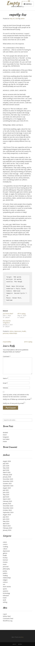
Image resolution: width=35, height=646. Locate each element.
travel (4, 598)
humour (5, 560)
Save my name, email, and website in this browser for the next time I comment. (16, 396)
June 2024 (6, 519)
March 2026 (6, 472)
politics (5, 573)
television (6, 595)
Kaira (22, 637)
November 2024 (8, 508)
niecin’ (5, 435)
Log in (5, 614)
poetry (5, 571)
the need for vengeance (7, 322)
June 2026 (6, 466)
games (5, 553)
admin (22, 18)
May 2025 (6, 495)
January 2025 (7, 503)
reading (5, 575)
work (4, 600)
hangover (6, 437)
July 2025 (6, 490)
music (5, 564)
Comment (6, 356)
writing (5, 602)
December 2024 (8, 506)
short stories (7, 586)
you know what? (8, 313)
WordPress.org (7, 621)
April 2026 (6, 470)
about (14, 644)
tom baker (6, 439)
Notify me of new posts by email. (13, 403)
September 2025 (8, 486)
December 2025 (8, 479)
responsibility (7, 342)
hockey (5, 558)
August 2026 (7, 461)
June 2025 (6, 492)
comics (5, 544)
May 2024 (6, 521)
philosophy (6, 569)
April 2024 (6, 523)
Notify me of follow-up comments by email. (16, 399)
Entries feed (6, 616)
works (20, 644)
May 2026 (6, 468)
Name (5, 378)
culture (11, 331)
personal (5, 333)
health (24, 331)
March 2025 (6, 499)
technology (6, 593)
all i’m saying (21, 313)
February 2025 (7, 501)
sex (4, 584)
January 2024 (7, 530)
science (5, 582)
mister (5, 441)
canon (5, 542)
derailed (5, 432)
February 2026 (7, 475)
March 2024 (6, 526)
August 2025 (7, 488)
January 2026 (7, 477)
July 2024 (6, 517)
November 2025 (8, 481)
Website (5, 388)
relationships (13, 333)
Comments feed (8, 618)
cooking (5, 546)
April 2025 (6, 497)
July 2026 (6, 463)
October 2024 (7, 510)
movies (5, 562)
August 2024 (7, 515)
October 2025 (7, 483)
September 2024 (8, 512)
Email (5, 383)
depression (17, 331)
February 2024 (7, 528)
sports (5, 589)
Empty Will (17, 2)
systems (5, 591)
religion (5, 580)
